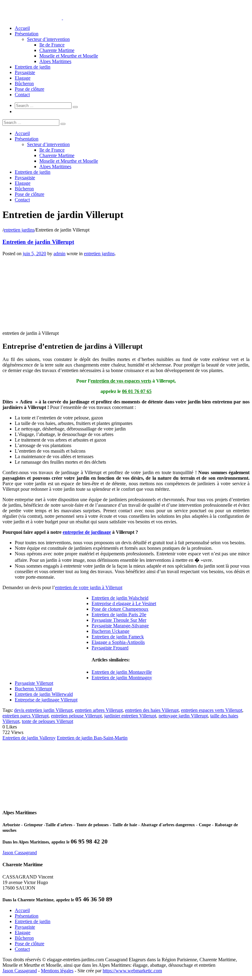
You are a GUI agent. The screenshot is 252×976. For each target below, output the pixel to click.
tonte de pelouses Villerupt (47, 721)
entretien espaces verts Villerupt (211, 710)
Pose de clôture (29, 89)
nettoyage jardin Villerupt (183, 715)
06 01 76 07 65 (137, 391)
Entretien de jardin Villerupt (38, 242)
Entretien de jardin (32, 66)
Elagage (22, 78)
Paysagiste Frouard (110, 647)
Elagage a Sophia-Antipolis (118, 642)
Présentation (26, 33)
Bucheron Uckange (110, 631)
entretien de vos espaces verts (121, 380)
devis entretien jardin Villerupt (43, 710)
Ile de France (52, 44)
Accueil (22, 28)
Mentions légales (57, 970)
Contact (22, 94)
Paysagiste (25, 72)
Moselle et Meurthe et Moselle (68, 55)
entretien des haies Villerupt (152, 710)
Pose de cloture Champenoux (120, 609)
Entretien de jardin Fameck (118, 636)
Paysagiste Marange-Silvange (120, 625)
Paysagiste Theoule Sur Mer (119, 620)
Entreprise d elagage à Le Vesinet (124, 603)
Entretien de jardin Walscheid (120, 598)
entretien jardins (19, 229)
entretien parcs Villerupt (25, 715)
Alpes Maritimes (55, 61)
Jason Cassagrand (19, 852)
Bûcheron (24, 83)
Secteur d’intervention (48, 39)
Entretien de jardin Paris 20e (119, 614)
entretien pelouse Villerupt (76, 715)
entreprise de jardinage (87, 532)
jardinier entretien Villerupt (130, 715)
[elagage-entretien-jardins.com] (62, 17)
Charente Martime (56, 50)
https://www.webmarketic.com (132, 970)
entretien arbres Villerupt (99, 710)
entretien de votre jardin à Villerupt (88, 587)
